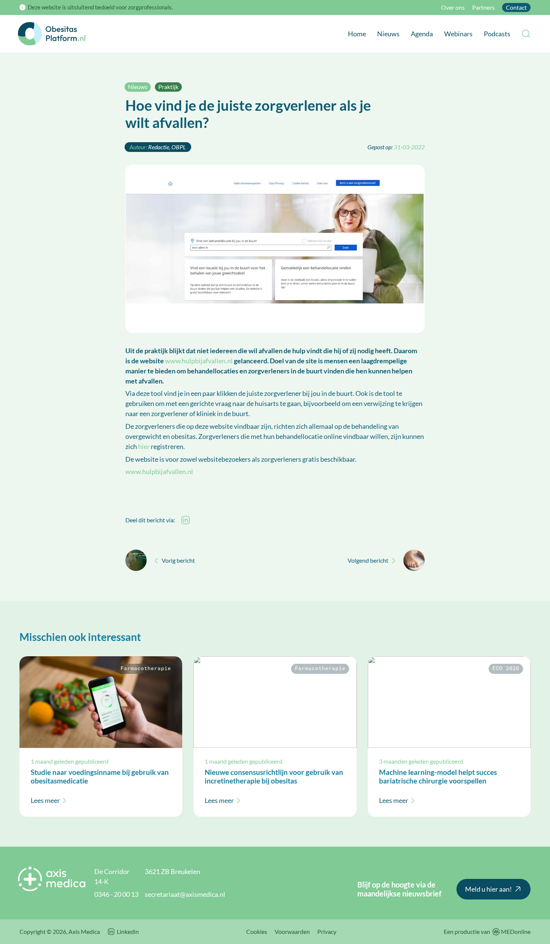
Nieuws (388, 34)
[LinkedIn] (185, 520)
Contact (516, 7)
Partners (483, 7)
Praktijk (168, 86)
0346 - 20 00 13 (116, 894)
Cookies (256, 932)
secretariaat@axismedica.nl (185, 894)
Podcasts (497, 34)
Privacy (326, 932)
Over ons (453, 7)
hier (144, 446)
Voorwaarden (292, 932)
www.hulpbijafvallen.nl (199, 361)
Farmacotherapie (145, 668)
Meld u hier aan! (488, 889)
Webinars (458, 34)
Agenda (422, 34)
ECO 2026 (505, 668)
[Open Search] (526, 33)
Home (357, 34)
